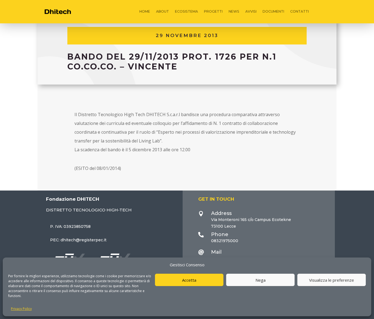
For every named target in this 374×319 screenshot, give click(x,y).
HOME (144, 11)
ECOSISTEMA (186, 11)
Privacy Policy (21, 308)
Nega (260, 280)
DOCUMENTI (273, 11)
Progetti (213, 11)
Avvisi (251, 11)
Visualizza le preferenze (331, 280)
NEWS (234, 11)
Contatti (299, 11)
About (162, 11)
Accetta (189, 280)
